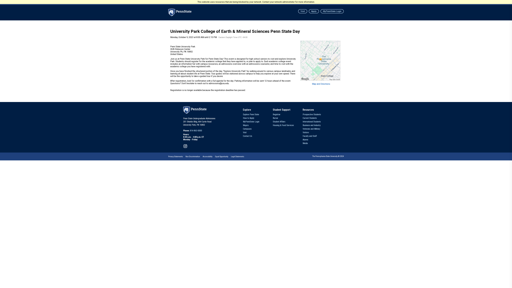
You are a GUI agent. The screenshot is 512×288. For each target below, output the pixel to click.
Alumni (305, 139)
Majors (246, 125)
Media (305, 143)
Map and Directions (321, 84)
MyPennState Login (332, 11)
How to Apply (248, 118)
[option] (193, 130)
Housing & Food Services (283, 125)
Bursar (275, 118)
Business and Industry (312, 125)
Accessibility (207, 156)
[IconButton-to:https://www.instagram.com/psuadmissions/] (185, 146)
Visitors (306, 132)
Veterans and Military (311, 129)
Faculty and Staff (310, 136)
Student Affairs (279, 121)
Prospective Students (312, 114)
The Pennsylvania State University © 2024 (328, 156)
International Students (312, 121)
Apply (314, 11)
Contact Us (247, 136)
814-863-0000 (196, 130)
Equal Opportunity (221, 156)
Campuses (247, 129)
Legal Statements (237, 156)
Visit (303, 11)
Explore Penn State (251, 114)
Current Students (310, 118)
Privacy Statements (175, 156)
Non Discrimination (193, 156)
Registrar (276, 114)
